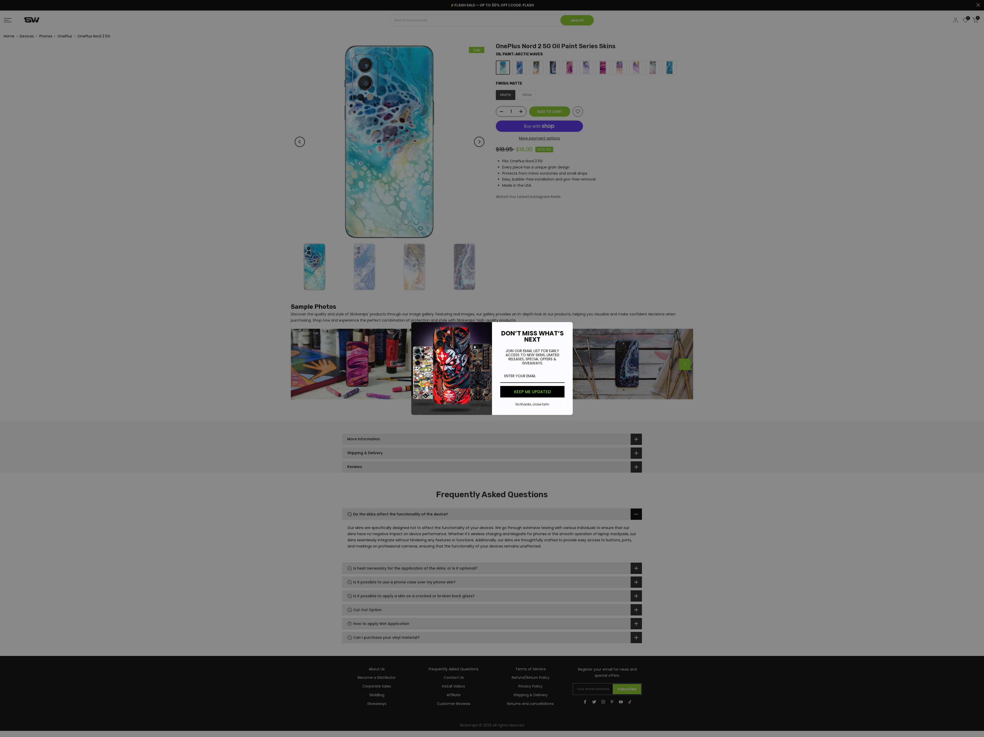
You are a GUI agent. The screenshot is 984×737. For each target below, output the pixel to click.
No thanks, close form (532, 404)
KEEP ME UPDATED (532, 392)
